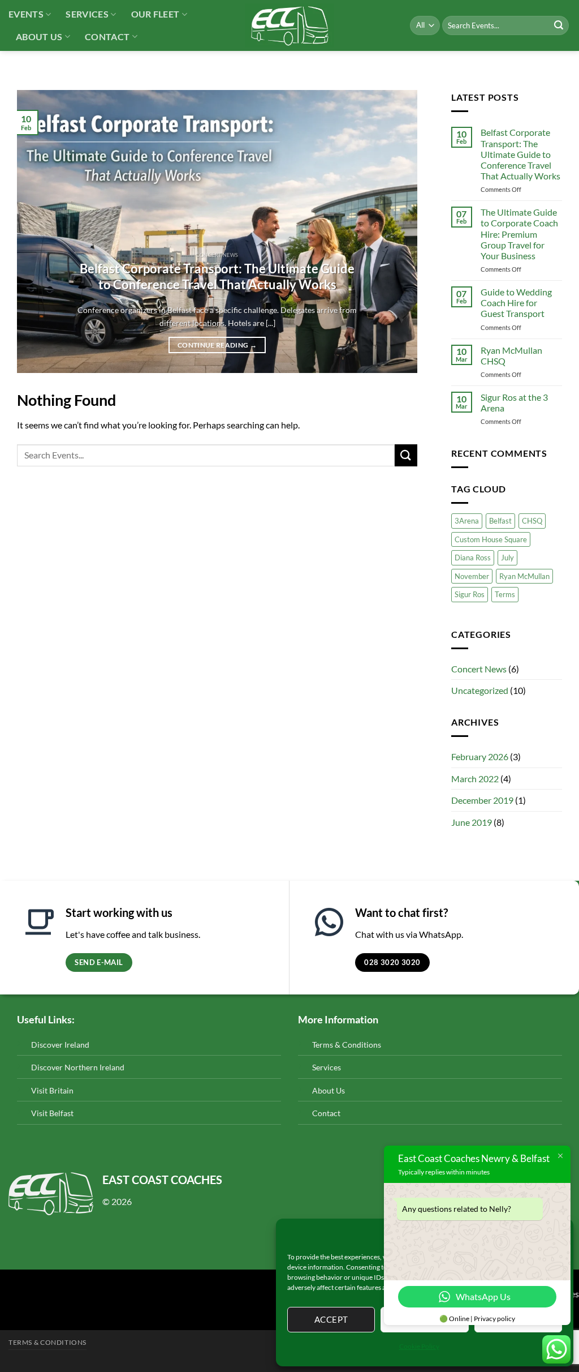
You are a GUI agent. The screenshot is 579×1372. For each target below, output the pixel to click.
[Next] (395, 231)
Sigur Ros (470, 594)
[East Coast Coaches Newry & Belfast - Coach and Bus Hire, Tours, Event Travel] (290, 25)
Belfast (500, 520)
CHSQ (532, 520)
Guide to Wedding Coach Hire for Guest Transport (516, 302)
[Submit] (558, 25)
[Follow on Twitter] (9, 1304)
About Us (39, 36)
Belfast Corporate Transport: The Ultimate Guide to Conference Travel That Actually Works (217, 276)
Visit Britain (52, 1090)
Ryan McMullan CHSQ (511, 355)
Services (87, 13)
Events (26, 13)
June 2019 (471, 822)
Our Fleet (155, 13)
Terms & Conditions (346, 1044)
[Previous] (39, 231)
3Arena (467, 520)
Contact (107, 36)
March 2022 (475, 778)
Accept (331, 1319)
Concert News (479, 668)
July (507, 557)
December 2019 (482, 800)
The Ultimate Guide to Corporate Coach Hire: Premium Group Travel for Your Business (519, 234)
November (472, 576)
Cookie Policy (419, 1346)
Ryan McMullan (524, 576)
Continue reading (217, 345)
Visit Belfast (52, 1113)
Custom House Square (491, 539)
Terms (505, 594)
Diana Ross (473, 557)
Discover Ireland (60, 1044)
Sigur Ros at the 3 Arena (514, 402)
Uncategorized (479, 690)
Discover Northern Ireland (77, 1067)
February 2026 (479, 756)
